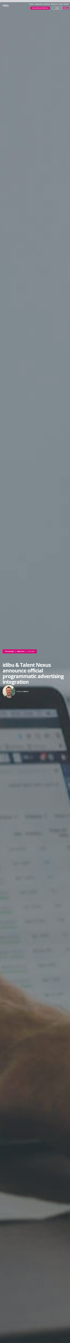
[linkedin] (67, 8)
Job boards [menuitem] (47, 4)
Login (57, 8)
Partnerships (9, 651)
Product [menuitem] (31, 4)
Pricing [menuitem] (60, 4)
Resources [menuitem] (54, 4)
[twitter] (64, 8)
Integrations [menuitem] (39, 4)
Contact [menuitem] (66, 4)
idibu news (20, 651)
